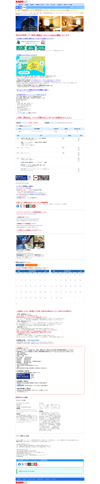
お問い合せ (54, 479)
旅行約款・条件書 (31, 479)
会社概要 (19, 479)
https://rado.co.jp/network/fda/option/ (24, 253)
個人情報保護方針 (40, 479)
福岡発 (32, 4)
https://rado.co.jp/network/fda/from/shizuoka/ (29, 225)
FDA (48, 4)
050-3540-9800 (33, 340)
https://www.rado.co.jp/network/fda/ (26, 214)
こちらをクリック (21, 232)
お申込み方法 (48, 479)
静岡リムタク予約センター (23, 78)
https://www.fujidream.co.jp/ (27, 170)
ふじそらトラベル (21, 91)
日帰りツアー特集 (68, 4)
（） (20, 384)
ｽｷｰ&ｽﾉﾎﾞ (53, 4)
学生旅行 (59, 4)
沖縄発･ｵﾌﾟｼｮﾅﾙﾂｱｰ (40, 4)
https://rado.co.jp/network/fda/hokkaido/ (27, 219)
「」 (21, 112)
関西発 (26, 4)
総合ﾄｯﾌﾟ (21, 4)
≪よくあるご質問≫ (35, 95)
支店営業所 (24, 479)
